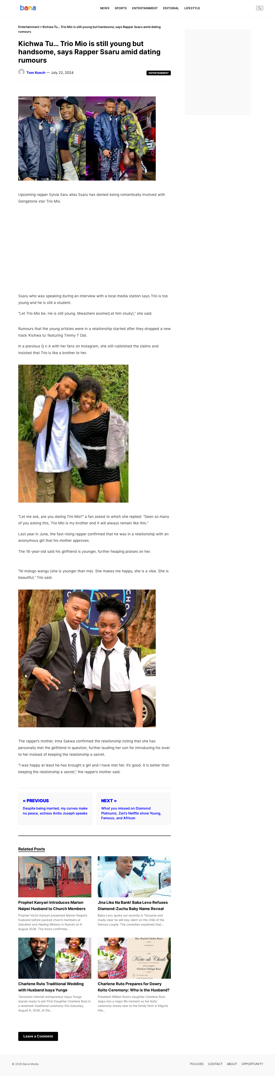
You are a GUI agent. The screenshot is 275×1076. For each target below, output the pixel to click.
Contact (215, 1064)
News (104, 8)
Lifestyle (192, 8)
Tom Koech (35, 72)
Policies (197, 1064)
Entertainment (145, 8)
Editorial (171, 8)
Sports (121, 8)
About (232, 1064)
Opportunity (252, 1064)
